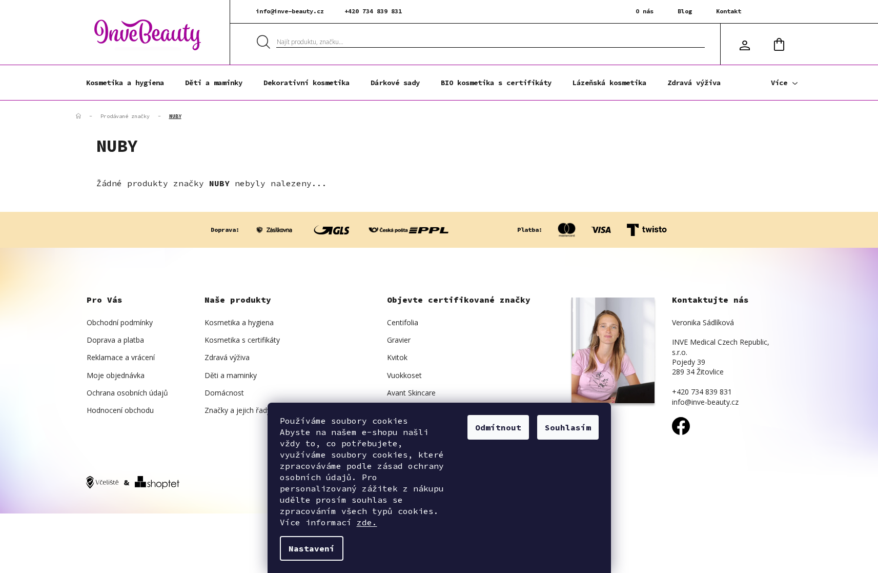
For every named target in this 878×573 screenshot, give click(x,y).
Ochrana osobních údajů (127, 393)
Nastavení (312, 548)
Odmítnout (498, 427)
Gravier (399, 340)
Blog (685, 11)
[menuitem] (125, 82)
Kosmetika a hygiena (239, 322)
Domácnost (224, 393)
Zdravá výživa (227, 357)
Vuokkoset (404, 375)
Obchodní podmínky (120, 322)
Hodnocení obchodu (120, 410)
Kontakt (728, 11)
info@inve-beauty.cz (290, 11)
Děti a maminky (231, 375)
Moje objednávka (116, 375)
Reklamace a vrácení (121, 357)
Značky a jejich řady (238, 410)
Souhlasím (568, 427)
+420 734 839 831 (373, 11)
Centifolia (402, 322)
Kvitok (397, 357)
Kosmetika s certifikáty (242, 340)
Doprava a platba (115, 340)
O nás (645, 11)
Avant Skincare (411, 393)
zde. (367, 522)
